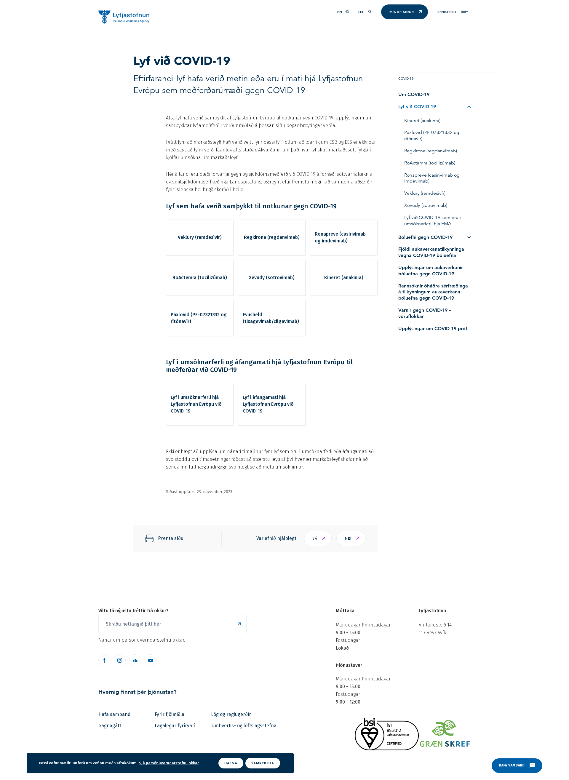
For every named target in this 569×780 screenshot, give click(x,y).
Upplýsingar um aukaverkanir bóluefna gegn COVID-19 (430, 270)
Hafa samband (114, 714)
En (339, 12)
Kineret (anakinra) (343, 277)
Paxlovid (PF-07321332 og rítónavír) (199, 318)
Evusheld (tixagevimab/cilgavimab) (271, 318)
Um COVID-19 (413, 94)
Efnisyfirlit (447, 12)
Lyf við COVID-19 (417, 106)
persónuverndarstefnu (146, 640)
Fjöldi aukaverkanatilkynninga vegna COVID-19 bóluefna (431, 252)
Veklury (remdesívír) (200, 237)
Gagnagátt (109, 725)
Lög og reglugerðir (231, 714)
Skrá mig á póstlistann (239, 624)
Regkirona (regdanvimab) (272, 237)
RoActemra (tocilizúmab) (199, 277)
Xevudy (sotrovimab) (272, 277)
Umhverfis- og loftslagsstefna (244, 725)
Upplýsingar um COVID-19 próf (432, 328)
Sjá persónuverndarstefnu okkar (169, 763)
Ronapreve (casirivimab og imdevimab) (340, 237)
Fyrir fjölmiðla (169, 714)
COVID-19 (406, 78)
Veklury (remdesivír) (424, 193)
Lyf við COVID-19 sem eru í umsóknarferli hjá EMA (432, 221)
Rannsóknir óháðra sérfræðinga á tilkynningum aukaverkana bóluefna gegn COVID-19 (433, 292)
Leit (361, 12)
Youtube (150, 660)
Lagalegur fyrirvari (175, 725)
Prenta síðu (170, 538)
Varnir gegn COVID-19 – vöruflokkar (424, 313)
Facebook (104, 660)
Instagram (119, 660)
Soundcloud (135, 660)
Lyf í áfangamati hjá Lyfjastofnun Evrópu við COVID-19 (268, 404)
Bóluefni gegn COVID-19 (425, 237)
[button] (318, 538)
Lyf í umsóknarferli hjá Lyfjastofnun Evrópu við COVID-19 (196, 404)
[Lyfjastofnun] (126, 16)
